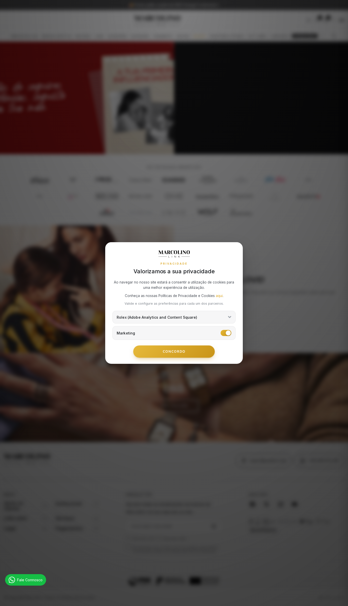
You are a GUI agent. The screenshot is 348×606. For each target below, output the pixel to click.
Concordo (174, 351)
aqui (219, 296)
